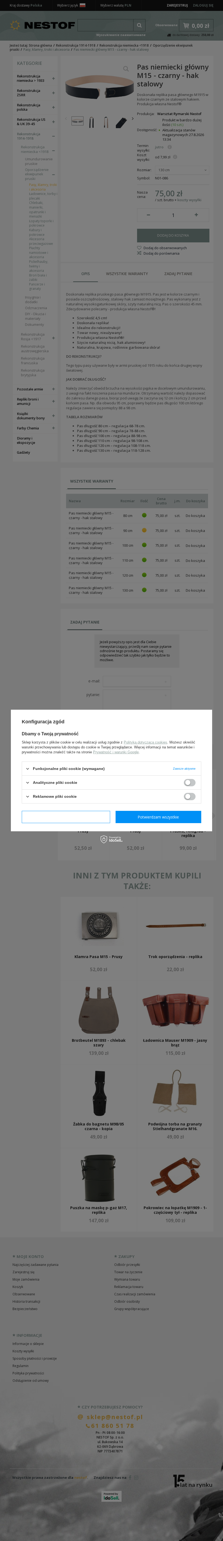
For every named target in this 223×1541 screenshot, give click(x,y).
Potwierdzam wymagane (66, 816)
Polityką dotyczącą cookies (145, 742)
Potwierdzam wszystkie (158, 816)
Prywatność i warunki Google (116, 752)
